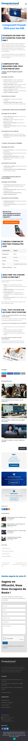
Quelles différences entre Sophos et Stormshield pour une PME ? (19, 564)
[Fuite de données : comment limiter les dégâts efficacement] (14, 411)
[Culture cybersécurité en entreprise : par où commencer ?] (14, 390)
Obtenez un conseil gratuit (11, 222)
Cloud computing (5, 553)
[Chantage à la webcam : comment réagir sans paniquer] (14, 431)
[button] (26, 4)
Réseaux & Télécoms (6, 556)
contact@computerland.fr (14, 461)
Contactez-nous (14, 482)
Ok (14, 738)
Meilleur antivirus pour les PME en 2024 (5, 564)
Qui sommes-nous (6, 548)
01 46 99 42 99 (14, 465)
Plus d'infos (14, 499)
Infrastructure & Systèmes (8, 551)
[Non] (26, 735)
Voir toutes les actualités (6, 692)
